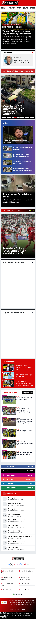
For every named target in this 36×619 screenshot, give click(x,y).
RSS (4, 602)
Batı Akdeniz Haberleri (13, 262)
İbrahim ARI (18, 58)
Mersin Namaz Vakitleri (6, 578)
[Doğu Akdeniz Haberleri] (32, 312)
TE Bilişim (23, 609)
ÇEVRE (25, 8)
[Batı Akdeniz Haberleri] (32, 262)
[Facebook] (8, 564)
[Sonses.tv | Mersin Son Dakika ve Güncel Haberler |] (10, 3)
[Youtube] (24, 564)
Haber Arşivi (25, 590)
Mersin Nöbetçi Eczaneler (7, 572)
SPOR (19, 8)
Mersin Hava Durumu (27, 571)
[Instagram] (18, 564)
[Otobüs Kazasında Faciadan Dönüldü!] (7, 148)
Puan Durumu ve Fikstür (7, 584)
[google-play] (18, 595)
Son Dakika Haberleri (9, 590)
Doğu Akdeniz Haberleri (14, 312)
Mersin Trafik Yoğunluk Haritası (24, 578)
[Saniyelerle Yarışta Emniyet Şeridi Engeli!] (7, 162)
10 (26, 117)
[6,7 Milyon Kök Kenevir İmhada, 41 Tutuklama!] (7, 155)
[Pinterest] (14, 564)
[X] (11, 564)
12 (31, 117)
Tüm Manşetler (25, 583)
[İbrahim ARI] (8, 60)
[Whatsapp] (28, 564)
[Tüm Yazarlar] (32, 52)
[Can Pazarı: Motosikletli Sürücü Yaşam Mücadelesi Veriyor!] (7, 169)
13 (33, 117)
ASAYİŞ (12, 8)
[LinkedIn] (21, 564)
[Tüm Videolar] (32, 123)
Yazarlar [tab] (8, 52)
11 (28, 117)
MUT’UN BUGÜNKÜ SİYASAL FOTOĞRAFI (21, 61)
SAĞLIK (32, 8)
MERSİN (4, 8)
